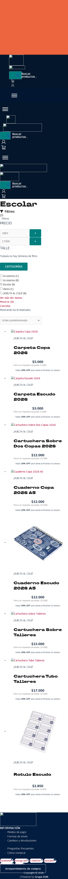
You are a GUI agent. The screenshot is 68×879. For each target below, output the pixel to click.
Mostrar (7, 301)
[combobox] (15, 75)
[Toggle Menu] (14, 95)
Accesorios (9, 276)
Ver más (4, 297)
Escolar (7, 284)
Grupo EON (41, 876)
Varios (6, 289)
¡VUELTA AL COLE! (12, 293)
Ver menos (16, 297)
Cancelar (5, 305)
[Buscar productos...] (5, 136)
